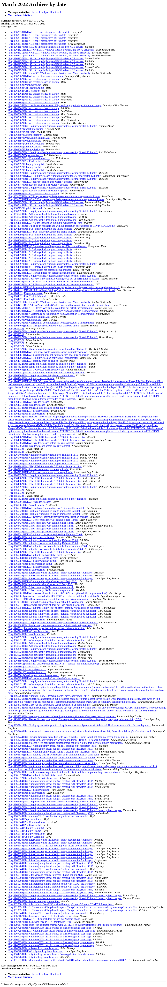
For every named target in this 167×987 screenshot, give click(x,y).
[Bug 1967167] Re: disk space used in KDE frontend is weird (40, 916)
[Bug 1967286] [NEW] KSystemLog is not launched (35, 951)
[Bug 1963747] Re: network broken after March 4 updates (38, 184)
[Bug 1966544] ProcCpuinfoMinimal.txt (29, 822)
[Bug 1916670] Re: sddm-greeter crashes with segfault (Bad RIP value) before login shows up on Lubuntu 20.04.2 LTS (70, 960)
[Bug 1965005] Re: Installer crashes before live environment (39, 446)
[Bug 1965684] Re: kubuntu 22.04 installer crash (33, 558)
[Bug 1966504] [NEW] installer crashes (28, 789)
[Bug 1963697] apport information (26, 129)
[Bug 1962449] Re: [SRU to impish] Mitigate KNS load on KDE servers (46, 205)
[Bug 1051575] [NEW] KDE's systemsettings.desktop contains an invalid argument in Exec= (56, 199)
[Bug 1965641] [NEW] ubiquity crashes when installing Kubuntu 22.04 (45, 534)
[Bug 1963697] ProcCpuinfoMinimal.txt (29, 137)
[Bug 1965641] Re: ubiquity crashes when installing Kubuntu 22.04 (43, 540)
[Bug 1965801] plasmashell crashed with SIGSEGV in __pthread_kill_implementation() (53, 596)
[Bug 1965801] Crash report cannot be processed (33, 675)
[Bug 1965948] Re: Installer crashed (27, 634)
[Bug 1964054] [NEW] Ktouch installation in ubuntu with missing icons (45, 222)
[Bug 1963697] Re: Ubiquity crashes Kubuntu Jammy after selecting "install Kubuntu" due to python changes (65, 810)
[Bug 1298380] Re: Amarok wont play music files (34, 901)
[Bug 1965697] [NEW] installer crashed (29, 566)
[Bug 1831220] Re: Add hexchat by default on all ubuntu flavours (42, 214)
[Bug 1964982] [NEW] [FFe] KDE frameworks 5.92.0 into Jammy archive (47, 437)
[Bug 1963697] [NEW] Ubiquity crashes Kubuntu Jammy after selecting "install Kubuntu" (55, 175)
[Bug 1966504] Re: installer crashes (26, 792)
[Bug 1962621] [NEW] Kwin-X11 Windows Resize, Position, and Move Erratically (51, 49)
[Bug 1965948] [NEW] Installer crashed (29, 631)
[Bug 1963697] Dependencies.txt (25, 134)
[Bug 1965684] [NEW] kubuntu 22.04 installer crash (35, 555)
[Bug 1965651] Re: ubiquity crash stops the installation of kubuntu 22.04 (46, 549)
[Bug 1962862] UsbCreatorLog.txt (26, 87)
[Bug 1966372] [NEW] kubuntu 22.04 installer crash (35, 775)
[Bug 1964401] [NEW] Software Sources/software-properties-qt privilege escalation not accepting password (64, 287)
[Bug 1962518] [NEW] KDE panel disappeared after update (39, 32)
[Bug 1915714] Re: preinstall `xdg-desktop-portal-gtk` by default (41, 407)
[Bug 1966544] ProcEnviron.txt (24, 825)
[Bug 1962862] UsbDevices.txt (24, 90)
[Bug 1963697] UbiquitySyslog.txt (26, 149)
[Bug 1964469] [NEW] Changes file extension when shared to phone (44, 325)
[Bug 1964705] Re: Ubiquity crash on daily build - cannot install (41, 375)
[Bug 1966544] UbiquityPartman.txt (27, 833)
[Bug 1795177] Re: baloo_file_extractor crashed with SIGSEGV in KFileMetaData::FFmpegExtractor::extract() (66, 924)
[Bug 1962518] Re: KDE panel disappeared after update (37, 35)
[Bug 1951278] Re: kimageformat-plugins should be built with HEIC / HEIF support (52, 883)
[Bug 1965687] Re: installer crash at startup (30, 563)
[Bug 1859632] (16, 328)
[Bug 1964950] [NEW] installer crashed (29, 410)
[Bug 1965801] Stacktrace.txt (23, 666)
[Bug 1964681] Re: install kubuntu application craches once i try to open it (46, 372)
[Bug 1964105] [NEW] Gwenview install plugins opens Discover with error (47, 246)
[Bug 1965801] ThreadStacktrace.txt (27, 672)
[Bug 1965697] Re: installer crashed (27, 569)
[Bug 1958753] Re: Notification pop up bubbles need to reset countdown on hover (50, 760)
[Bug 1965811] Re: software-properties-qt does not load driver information (46, 604)
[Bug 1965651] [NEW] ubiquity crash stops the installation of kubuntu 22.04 (48, 546)
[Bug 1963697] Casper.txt (21, 131)
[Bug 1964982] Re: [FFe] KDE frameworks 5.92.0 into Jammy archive (45, 466)
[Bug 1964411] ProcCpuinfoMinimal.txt (29, 296)
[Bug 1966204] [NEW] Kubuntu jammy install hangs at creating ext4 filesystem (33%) (53, 745)
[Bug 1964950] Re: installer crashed (27, 413)
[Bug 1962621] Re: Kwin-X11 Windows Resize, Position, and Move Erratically (49, 52)
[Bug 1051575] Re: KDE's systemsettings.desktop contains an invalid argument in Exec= (54, 196)
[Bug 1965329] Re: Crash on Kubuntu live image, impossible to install (44, 511)
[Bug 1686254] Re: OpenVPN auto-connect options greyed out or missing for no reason (53, 278)
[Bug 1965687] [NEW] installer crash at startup (32, 560)
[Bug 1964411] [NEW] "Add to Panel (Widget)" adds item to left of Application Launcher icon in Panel (61, 290)
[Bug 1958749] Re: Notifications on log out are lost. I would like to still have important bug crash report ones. (64, 772)
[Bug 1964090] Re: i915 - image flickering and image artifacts (40, 228)
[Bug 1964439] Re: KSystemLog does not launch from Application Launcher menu (51, 313)
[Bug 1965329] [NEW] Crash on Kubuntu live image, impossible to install (46, 508)
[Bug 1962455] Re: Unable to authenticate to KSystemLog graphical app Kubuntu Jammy (54, 105)
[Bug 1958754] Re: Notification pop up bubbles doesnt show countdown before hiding (53, 763)
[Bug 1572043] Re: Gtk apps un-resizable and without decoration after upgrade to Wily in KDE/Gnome (61, 225)
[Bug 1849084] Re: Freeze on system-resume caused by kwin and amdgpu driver (50, 625)
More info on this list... (20, 15)
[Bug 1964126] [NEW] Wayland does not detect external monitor (42, 272)
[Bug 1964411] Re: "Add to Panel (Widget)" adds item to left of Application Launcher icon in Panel (59, 305)
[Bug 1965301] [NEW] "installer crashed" (30, 501)
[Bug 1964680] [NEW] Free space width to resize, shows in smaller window (47, 352)
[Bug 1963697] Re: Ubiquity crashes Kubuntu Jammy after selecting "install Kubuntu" (53, 126)
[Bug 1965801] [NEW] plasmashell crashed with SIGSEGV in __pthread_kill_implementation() (58, 593)
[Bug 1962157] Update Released (25, 208)
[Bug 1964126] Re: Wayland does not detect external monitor (40, 269)
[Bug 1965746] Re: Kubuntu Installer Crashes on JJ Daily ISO (40, 584)
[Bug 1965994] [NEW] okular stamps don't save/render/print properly (44, 678)
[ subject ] (45, 12)
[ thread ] (35, 12)
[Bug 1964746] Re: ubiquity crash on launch (31, 378)
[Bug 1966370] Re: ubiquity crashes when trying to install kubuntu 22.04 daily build (51, 757)
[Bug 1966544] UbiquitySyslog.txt (26, 836)
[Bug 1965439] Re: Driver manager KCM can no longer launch (41, 522)
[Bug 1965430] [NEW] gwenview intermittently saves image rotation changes (48, 516)
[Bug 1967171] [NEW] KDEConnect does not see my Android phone (44, 919)
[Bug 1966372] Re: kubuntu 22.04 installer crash (33, 778)
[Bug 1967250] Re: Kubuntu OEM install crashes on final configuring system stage (51, 942)
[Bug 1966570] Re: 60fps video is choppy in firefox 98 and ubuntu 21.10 (46, 875)
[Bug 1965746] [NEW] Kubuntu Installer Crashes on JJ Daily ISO (42, 581)
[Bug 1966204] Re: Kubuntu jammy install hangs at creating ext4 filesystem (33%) (51, 748)
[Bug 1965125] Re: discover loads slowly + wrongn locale (38, 469)
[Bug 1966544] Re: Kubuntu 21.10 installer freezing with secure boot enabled (48, 816)
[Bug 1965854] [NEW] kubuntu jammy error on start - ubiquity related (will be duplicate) (54, 607)
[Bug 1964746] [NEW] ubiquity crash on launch (33, 360)
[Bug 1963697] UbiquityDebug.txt (26, 143)
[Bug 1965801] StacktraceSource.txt (27, 669)
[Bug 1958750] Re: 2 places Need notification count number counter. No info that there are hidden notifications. (66, 742)
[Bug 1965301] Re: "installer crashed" (28, 505)
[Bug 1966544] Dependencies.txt (25, 819)
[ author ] (56, 12)
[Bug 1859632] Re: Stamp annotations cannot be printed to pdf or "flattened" (48, 349)
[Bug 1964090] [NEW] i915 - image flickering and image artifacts (42, 231)
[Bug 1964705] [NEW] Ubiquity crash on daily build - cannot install (43, 357)
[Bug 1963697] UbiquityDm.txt (24, 146)
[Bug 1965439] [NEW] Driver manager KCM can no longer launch (43, 519)
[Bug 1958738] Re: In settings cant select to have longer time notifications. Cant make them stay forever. (62, 716)
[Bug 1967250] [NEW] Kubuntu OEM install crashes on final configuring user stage (52, 930)
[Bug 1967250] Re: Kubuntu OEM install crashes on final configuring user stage (49, 927)
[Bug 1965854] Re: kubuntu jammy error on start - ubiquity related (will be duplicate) (52, 610)
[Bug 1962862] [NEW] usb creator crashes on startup (35, 76)
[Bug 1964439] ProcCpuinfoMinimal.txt (29, 316)
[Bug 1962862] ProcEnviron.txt (24, 84)
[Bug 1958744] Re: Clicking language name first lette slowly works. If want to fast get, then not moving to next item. (68, 737)
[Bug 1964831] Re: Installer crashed (27, 404)
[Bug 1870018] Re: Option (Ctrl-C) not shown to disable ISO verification (46, 602)
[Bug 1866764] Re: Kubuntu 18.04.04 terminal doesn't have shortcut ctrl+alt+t (48, 695)
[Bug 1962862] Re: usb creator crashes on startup (33, 79)
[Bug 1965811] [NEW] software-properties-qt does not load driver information (48, 599)
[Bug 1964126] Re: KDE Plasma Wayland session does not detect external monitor (51, 281)
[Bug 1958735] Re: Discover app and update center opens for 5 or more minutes (49, 704)
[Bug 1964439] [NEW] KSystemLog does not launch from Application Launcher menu (53, 310)
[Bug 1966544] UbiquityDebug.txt (26, 828)
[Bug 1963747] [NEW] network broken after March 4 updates (40, 181)
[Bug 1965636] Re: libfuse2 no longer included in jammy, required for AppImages (50, 572)
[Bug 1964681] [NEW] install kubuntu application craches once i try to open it (48, 355)
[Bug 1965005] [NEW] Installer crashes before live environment (41, 443)
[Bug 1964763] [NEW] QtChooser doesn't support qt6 (36, 369)
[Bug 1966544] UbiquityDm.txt (24, 830)
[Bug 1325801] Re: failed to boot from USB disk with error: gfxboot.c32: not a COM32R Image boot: (61, 904)
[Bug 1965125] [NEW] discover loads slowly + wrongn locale (40, 472)
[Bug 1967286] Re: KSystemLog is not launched (33, 948)
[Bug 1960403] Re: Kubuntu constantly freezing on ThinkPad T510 (43, 454)
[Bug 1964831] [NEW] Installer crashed (29, 401)
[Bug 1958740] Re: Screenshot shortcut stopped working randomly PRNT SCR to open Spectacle (59, 739)
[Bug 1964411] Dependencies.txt (25, 293)
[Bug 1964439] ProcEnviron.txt (24, 319)
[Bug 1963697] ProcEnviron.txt (24, 140)
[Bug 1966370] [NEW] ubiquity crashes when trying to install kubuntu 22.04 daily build (53, 754)
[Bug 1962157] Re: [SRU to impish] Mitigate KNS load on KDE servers (46, 46)
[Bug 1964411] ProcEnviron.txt (24, 299)
